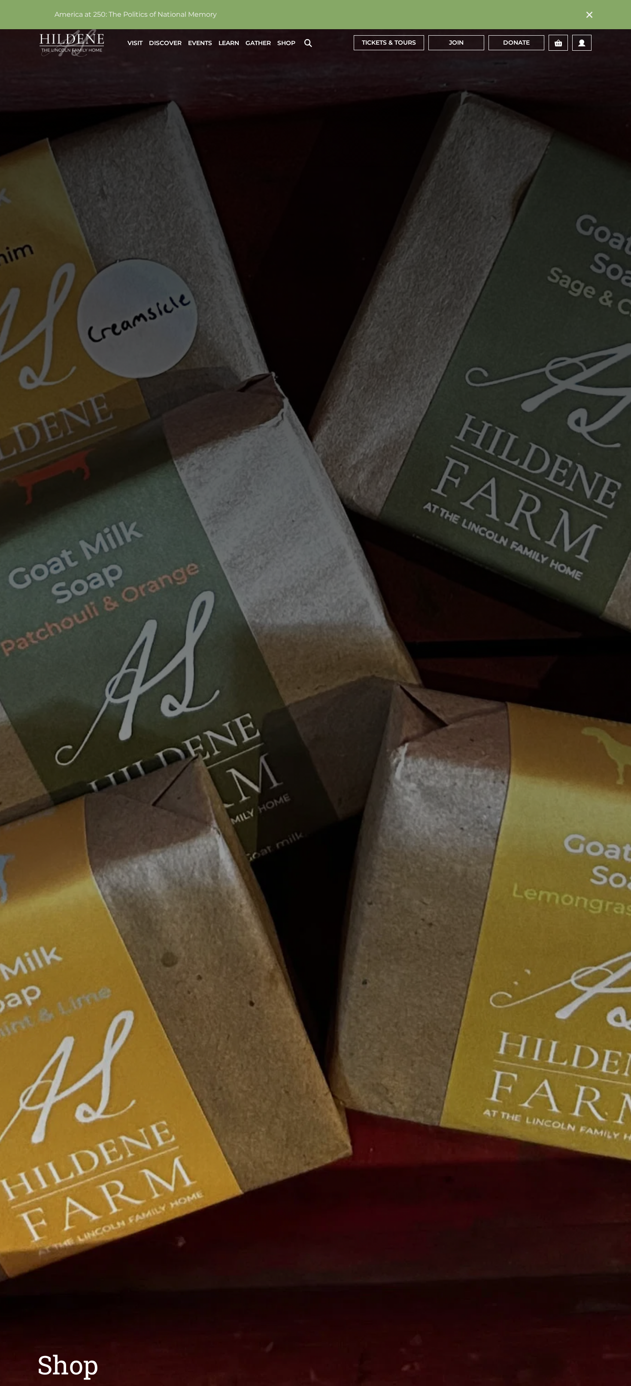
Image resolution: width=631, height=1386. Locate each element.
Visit (135, 43)
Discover (165, 43)
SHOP (286, 43)
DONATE (516, 42)
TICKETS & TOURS (389, 42)
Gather (258, 43)
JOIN (456, 42)
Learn (228, 43)
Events (200, 43)
